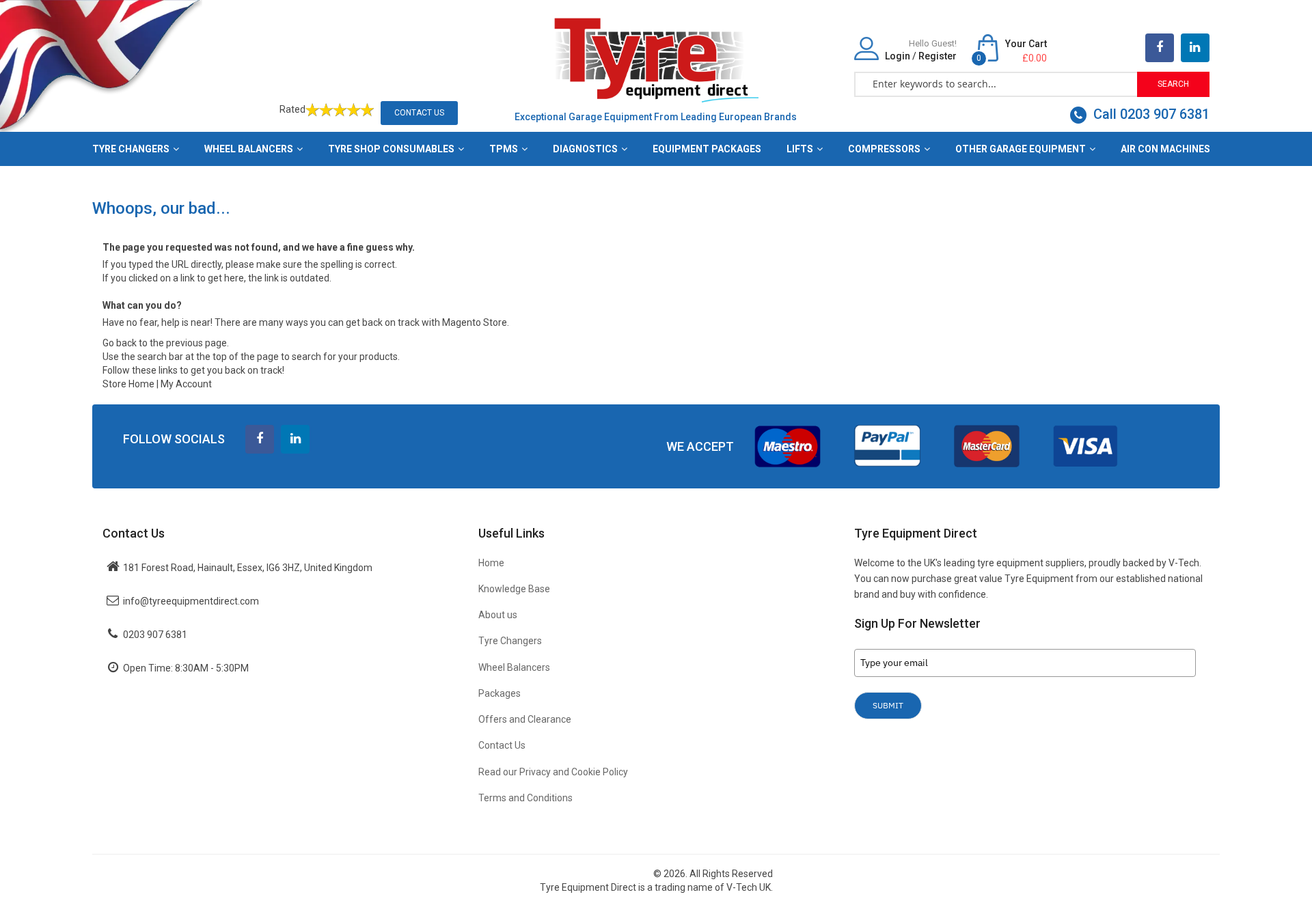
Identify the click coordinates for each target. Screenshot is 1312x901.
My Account (186, 383)
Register (937, 56)
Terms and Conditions (525, 797)
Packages (499, 693)
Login (897, 56)
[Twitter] (1195, 47)
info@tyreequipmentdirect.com (191, 601)
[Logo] (656, 58)
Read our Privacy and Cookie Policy (553, 771)
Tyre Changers (510, 640)
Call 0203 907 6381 (1150, 114)
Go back (119, 342)
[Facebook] (1159, 47)
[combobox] (996, 83)
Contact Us (419, 112)
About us (497, 614)
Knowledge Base (514, 588)
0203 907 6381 (155, 634)
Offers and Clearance (524, 719)
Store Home (128, 383)
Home (491, 562)
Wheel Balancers (514, 667)
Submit (888, 705)
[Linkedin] (295, 439)
